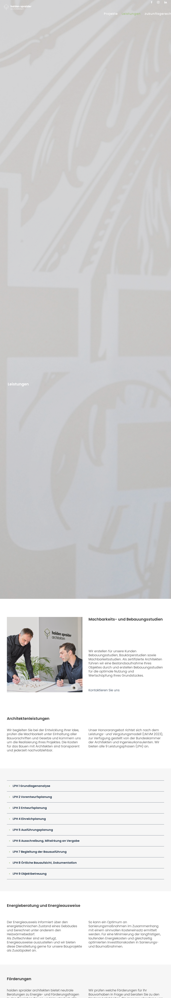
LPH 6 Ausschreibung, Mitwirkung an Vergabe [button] (44, 841)
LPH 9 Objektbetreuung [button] (28, 874)
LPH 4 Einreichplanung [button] (27, 819)
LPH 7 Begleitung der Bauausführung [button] (38, 852)
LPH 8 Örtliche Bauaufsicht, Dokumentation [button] (43, 863)
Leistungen (131, 14)
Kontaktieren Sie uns (104, 690)
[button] (85, 786)
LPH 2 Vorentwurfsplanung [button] (30, 797)
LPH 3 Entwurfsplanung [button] (28, 808)
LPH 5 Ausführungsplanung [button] (31, 830)
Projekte (111, 14)
